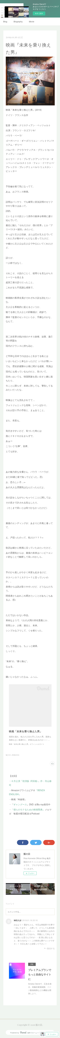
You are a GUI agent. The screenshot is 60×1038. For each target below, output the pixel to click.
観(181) (8, 755)
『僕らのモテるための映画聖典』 (28, 809)
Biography (18, 21)
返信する (51, 948)
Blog (5, 21)
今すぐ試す (39, 13)
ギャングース (20, 804)
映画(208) (15, 755)
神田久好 (17, 920)
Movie (31, 21)
